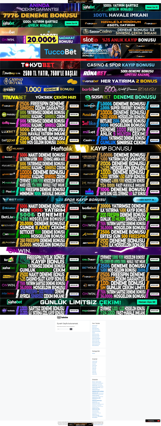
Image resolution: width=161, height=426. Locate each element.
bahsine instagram (95, 395)
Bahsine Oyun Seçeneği (96, 331)
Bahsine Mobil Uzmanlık (96, 342)
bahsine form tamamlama (95, 388)
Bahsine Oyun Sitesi (95, 334)
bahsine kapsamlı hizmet (100, 396)
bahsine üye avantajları (94, 416)
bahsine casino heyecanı (100, 386)
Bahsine (93, 332)
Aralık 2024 (94, 371)
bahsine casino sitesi (96, 387)
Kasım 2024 (94, 372)
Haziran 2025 (94, 365)
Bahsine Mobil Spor (95, 345)
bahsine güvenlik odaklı (100, 394)
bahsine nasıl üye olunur (94, 406)
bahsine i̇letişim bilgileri (94, 396)
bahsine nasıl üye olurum (100, 406)
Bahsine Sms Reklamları (96, 338)
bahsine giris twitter (98, 391)
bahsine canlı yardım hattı (95, 386)
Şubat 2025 (94, 368)
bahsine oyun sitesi (95, 408)
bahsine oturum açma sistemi (95, 407)
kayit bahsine (94, 417)
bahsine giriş (95, 393)
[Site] (40, 105)
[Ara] (71, 329)
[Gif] (80, 148)
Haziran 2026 (94, 362)
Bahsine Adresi (94, 325)
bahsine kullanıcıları (97, 400)
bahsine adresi (98, 381)
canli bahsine (100, 416)
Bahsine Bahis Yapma (95, 329)
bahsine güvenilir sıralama (95, 394)
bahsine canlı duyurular (100, 385)
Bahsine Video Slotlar (95, 341)
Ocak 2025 (94, 369)
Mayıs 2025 (94, 366)
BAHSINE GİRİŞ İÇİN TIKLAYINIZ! (80, 59)
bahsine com (102, 387)
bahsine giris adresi (96, 389)
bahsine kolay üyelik (94, 399)
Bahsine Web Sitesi (95, 328)
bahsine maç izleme (96, 402)
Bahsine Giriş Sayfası (95, 335)
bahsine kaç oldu (96, 397)
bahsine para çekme (96, 409)
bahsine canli (94, 385)
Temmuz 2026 (94, 361)
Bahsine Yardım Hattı (95, 339)
